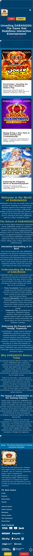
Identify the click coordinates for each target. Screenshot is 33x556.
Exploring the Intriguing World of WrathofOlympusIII (15, 182)
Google (4, 502)
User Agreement (7, 518)
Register (4, 496)
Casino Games (7, 515)
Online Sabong (7, 509)
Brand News (19, 37)
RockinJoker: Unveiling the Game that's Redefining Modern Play (15, 86)
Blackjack (5, 512)
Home (12, 37)
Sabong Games (7, 506)
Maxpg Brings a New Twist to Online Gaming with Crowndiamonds (16, 134)
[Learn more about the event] (16, 4)
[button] (30, 10)
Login (4, 493)
